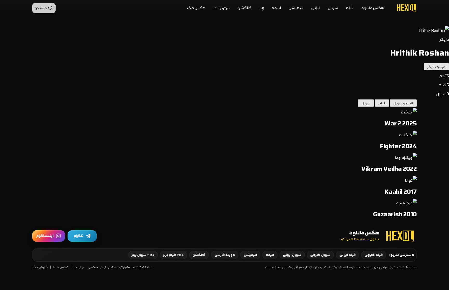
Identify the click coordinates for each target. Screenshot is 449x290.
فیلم (350, 8)
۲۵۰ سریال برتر (143, 255)
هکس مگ (196, 8)
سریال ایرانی (292, 255)
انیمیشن (296, 8)
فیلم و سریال (403, 103)
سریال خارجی (320, 255)
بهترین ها (222, 8)
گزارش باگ (40, 267)
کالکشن (244, 8)
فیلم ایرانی (347, 255)
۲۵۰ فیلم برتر (173, 255)
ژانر (261, 8)
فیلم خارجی (374, 255)
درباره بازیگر (436, 67)
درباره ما (79, 267)
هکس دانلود (372, 8)
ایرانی (315, 8)
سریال (333, 8)
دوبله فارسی (224, 255)
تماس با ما (60, 267)
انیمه (276, 8)
